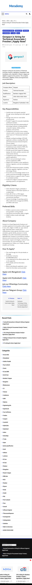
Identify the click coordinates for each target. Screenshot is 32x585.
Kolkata (5, 452)
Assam (4, 368)
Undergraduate (6, 520)
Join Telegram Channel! (16, 67)
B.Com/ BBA (6, 371)
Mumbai (5, 483)
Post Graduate (6, 500)
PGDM (4, 493)
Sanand (5, 506)
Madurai (5, 466)
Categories (4, 543)
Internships (5, 436)
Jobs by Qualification (8, 446)
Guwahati (5, 422)
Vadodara (5, 523)
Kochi (4, 449)
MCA (18, 33)
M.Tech (5, 462)
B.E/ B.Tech (5, 375)
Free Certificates (7, 412)
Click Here (6, 286)
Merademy (16, 6)
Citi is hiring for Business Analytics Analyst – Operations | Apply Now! (23, 576)
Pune (4, 503)
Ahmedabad (6, 358)
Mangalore (5, 469)
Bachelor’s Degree (8, 30)
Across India (6, 354)
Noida (4, 489)
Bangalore (18, 30)
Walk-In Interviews (8, 527)
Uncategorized (6, 516)
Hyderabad (6, 33)
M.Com (5, 459)
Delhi (4, 398)
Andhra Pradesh (7, 361)
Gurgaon (5, 419)
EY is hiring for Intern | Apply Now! (11, 343)
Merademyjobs (8, 45)
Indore (4, 432)
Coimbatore (6, 395)
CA (3, 388)
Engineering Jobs (7, 405)
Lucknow (5, 456)
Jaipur (4, 442)
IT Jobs (13, 33)
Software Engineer (7, 510)
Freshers (25, 30)
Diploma (5, 402)
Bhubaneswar (6, 385)
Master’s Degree (7, 473)
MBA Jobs (5, 476)
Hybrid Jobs (6, 425)
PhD (4, 496)
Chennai (5, 392)
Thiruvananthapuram (8, 513)
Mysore (5, 486)
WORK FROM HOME (8, 530)
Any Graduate (6, 365)
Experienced (6, 409)
